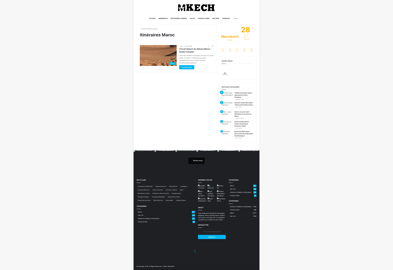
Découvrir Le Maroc (179, 18)
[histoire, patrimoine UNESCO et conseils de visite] (221, 187)
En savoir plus (187, 67)
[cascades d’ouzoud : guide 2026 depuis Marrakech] (202, 187)
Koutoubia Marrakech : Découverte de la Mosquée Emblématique (243, 134)
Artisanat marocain (160, 186)
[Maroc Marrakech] (196, 7)
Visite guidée (169, 200)
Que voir (215, 18)
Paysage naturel (176, 193)
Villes (192, 18)
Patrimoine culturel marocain (160, 193)
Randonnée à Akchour (144, 200)
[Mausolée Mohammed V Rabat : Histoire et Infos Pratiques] (202, 200)
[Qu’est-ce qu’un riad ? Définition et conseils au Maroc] (227, 115)
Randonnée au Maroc (174, 197)
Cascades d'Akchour (144, 190)
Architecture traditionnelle (145, 186)
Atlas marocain (173, 186)
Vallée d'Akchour (158, 200)
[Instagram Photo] (144, 160)
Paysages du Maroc (143, 197)
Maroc (182, 190)
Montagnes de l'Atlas (144, 193)
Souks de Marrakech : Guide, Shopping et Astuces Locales (242, 124)
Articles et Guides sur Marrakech (148, 218)
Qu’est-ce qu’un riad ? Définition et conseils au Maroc (242, 114)
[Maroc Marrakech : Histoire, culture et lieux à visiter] (221, 200)
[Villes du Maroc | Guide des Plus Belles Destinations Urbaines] (212, 200)
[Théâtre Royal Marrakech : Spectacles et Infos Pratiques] (227, 96)
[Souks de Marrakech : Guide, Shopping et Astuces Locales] (227, 124)
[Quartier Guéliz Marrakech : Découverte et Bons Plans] (227, 105)
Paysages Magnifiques (158, 197)
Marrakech (163, 18)
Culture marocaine (157, 190)
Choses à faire (203, 18)
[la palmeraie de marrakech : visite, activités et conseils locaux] (212, 187)
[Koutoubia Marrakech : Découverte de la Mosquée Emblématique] (227, 134)
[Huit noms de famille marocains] (212, 193)
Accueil (152, 18)
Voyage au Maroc (181, 200)
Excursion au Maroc (171, 190)
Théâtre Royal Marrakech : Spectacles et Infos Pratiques (243, 95)
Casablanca (183, 186)
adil (181, 46)
